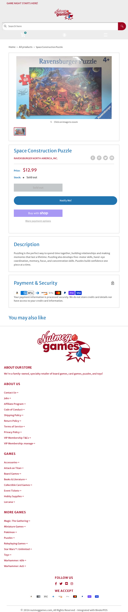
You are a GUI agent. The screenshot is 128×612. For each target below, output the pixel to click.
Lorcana (8, 502)
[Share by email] (112, 158)
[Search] (122, 26)
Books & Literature (14, 479)
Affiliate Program (14, 403)
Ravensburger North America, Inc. (36, 158)
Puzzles (8, 537)
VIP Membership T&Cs (16, 437)
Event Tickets (11, 490)
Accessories (10, 462)
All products (25, 47)
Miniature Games (14, 526)
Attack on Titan (12, 468)
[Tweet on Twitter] (105, 158)
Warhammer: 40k (14, 560)
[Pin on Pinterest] (99, 158)
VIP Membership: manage (18, 443)
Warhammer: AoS (14, 566)
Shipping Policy (12, 415)
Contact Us (10, 392)
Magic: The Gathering (16, 520)
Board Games (11, 473)
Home (12, 47)
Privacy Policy (12, 432)
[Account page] (64, 35)
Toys (6, 554)
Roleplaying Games (15, 543)
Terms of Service (13, 426)
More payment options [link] (38, 221)
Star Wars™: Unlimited (17, 549)
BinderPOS (101, 610)
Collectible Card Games (17, 485)
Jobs (6, 398)
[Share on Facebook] (92, 158)
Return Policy (11, 420)
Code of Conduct (13, 409)
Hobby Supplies (13, 496)
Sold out (38, 187)
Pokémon (9, 532)
